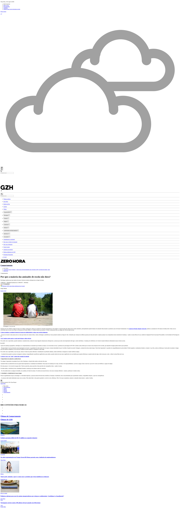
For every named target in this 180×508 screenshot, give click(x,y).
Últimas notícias (6, 199)
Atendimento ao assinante (9, 239)
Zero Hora (5, 201)
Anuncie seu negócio (8, 249)
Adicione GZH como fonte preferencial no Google (13, 286)
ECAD (5, 257)
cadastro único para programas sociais (11, 9)
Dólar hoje (5, 270)
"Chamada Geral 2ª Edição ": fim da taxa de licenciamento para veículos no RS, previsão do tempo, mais (26, 269)
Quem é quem (6, 247)
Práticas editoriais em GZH (9, 252)
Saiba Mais (3, 383)
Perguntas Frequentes (8, 254)
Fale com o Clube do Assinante (10, 242)
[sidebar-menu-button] (2, 167)
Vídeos (5, 209)
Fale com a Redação (7, 244)
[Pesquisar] (2, 194)
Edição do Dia (6, 204)
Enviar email (3, 290)
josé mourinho (6, 6)
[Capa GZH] (90, 176)
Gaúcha (5, 206)
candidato (5, 8)
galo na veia (6, 5)
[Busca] (2, 169)
